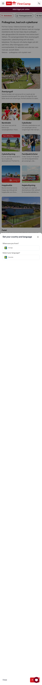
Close (5, 680)
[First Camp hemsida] (21, 3)
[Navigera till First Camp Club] (3, 3)
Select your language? (11, 253)
